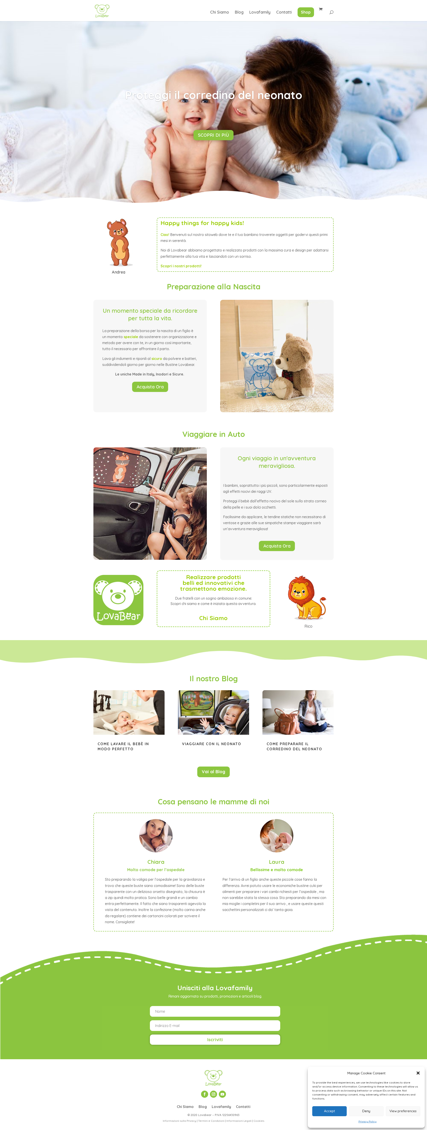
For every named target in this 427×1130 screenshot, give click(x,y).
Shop (306, 12)
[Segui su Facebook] (204, 1094)
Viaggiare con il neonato (211, 744)
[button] (418, 1073)
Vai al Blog (213, 771)
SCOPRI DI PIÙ (213, 135)
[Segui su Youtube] (222, 1094)
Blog (239, 13)
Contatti (284, 13)
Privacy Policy (368, 1121)
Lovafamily (259, 13)
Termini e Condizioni (211, 1120)
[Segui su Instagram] (213, 1094)
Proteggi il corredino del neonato (213, 95)
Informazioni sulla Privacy (179, 1120)
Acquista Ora (150, 387)
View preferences (403, 1111)
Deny (366, 1111)
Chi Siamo (219, 13)
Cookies (259, 1120)
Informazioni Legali (239, 1120)
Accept (329, 1111)
